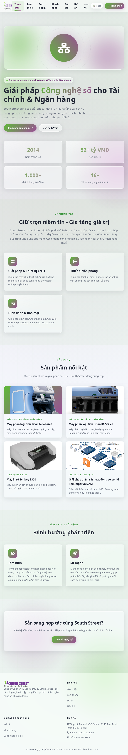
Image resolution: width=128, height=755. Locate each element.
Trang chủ (18, 5)
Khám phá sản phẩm (18, 127)
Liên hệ (86, 5)
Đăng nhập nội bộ (13, 735)
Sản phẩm (42, 5)
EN (99, 5)
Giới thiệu (30, 5)
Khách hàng (55, 5)
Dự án (76, 5)
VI (94, 5)
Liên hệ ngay (62, 639)
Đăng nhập (116, 5)
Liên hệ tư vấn (50, 127)
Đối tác (66, 5)
